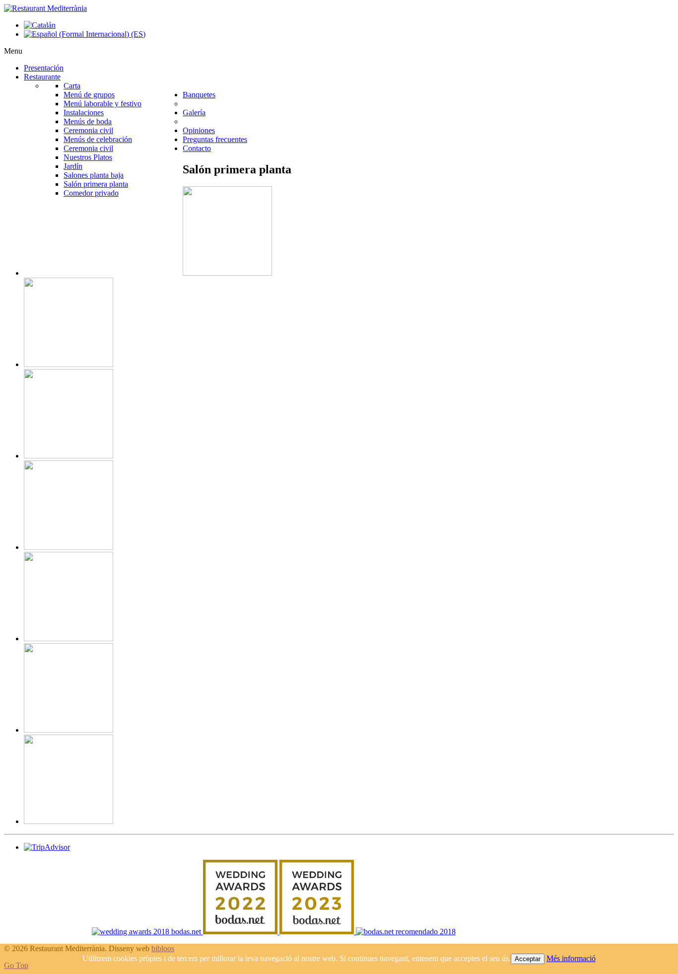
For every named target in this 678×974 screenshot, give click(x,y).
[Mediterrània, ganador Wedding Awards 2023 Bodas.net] (317, 931)
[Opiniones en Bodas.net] (406, 931)
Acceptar (528, 959)
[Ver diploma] (147, 931)
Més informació (571, 958)
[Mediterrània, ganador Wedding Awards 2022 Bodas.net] (241, 931)
